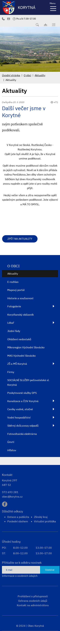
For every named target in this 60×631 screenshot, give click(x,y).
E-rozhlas (12, 281)
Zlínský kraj (41, 517)
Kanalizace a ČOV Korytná (22, 401)
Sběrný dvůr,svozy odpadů (22, 425)
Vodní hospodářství (18, 417)
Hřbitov (11, 450)
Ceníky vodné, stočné (20, 409)
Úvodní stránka (11, 75)
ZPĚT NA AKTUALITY (20, 238)
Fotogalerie (14, 306)
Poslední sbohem (17, 521)
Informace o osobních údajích (20, 575)
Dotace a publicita (18, 517)
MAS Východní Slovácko (21, 355)
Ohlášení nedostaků (19, 339)
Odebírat (49, 569)
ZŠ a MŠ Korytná (17, 363)
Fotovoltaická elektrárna (22, 433)
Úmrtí (10, 442)
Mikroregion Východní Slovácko (25, 347)
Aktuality (40, 75)
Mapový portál (15, 290)
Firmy (10, 372)
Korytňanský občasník (20, 314)
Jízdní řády (13, 331)
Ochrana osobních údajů (32, 600)
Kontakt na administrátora (33, 605)
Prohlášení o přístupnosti (33, 596)
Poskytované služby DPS (22, 392)
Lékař (10, 322)
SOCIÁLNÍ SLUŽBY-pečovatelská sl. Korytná (28, 382)
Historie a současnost (20, 298)
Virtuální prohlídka (45, 521)
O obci (27, 75)
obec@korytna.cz (12, 496)
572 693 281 (10, 492)
